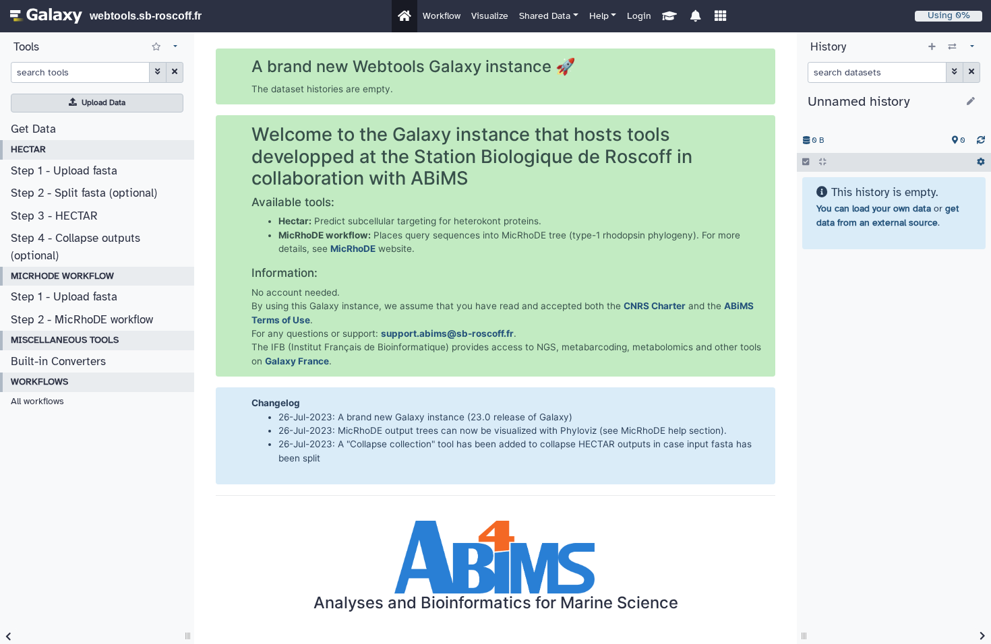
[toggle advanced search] (157, 72)
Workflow (441, 16)
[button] (548, 16)
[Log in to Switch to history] (952, 47)
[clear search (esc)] (174, 72)
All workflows (37, 401)
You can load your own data (873, 208)
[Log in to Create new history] (932, 47)
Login (639, 16)
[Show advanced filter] (954, 72)
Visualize (489, 16)
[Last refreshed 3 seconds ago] (981, 140)
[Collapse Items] (822, 162)
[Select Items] (805, 162)
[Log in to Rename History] (970, 102)
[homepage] (46, 16)
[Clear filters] (971, 72)
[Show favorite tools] (156, 47)
